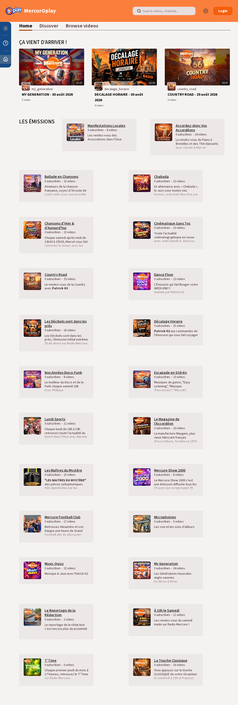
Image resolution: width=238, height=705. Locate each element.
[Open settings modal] (206, 11)
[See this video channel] (75, 132)
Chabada (161, 176)
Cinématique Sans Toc (172, 223)
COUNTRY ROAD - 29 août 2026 (192, 94)
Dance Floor (163, 274)
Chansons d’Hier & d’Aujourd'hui (59, 225)
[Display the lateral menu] (5, 28)
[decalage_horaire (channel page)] (98, 86)
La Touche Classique (170, 660)
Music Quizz (54, 563)
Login (223, 10)
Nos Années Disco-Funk (63, 372)
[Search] (139, 11)
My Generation (166, 563)
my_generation (42, 89)
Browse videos (82, 26)
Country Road (56, 274)
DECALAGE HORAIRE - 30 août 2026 (119, 97)
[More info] (5, 43)
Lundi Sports (55, 419)
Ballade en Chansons (61, 176)
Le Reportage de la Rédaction (60, 612)
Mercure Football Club (62, 517)
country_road (186, 89)
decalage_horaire (116, 89)
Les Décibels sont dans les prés (66, 323)
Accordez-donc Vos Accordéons (191, 128)
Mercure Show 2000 (169, 470)
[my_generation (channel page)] (26, 86)
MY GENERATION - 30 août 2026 (47, 94)
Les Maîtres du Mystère (63, 470)
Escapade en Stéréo (170, 372)
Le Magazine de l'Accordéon (166, 421)
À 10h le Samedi (166, 610)
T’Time (50, 660)
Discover (48, 26)
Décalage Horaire (168, 321)
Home (25, 26)
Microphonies (165, 517)
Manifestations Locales (106, 125)
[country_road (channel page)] (171, 86)
